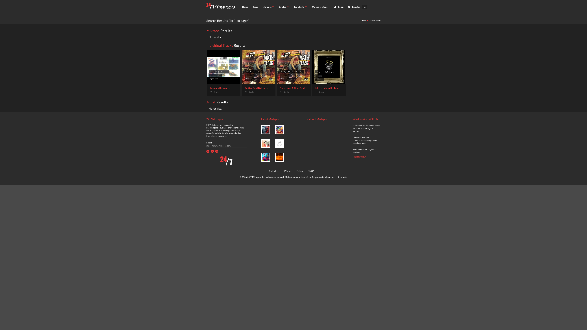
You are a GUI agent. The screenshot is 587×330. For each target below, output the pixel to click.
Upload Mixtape (319, 7)
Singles (282, 7)
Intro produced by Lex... (327, 88)
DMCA (311, 170)
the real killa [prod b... (220, 88)
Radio (255, 7)
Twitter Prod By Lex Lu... (257, 88)
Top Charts (299, 7)
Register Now (359, 156)
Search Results (375, 21)
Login (340, 7)
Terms (300, 170)
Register (356, 7)
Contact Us (273, 170)
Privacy (287, 170)
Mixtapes (267, 7)
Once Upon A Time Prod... (293, 88)
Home (245, 7)
